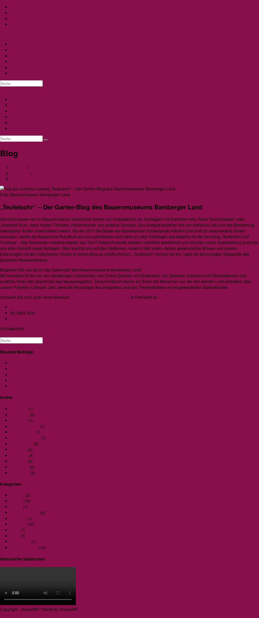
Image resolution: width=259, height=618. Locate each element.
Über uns (19, 105)
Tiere (14, 536)
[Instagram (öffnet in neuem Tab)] (11, 13)
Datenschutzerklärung (31, 117)
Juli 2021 (18, 449)
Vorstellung (20, 319)
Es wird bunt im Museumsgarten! (39, 380)
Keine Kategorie (24, 512)
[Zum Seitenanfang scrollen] (1, 615)
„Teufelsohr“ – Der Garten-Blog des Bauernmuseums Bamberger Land (72, 179)
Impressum (21, 123)
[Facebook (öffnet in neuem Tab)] (11, 7)
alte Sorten (35, 328)
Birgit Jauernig (23, 307)
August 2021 (21, 444)
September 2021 (25, 438)
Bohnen (17, 495)
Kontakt (17, 111)
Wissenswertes (23, 547)
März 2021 (19, 473)
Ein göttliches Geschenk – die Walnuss (45, 386)
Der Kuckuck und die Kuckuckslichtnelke (46, 363)
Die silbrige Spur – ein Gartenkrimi (41, 369)
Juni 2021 (19, 455)
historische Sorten (63, 328)
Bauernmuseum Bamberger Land (100, 297)
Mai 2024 (18, 409)
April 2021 (19, 467)
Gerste (16, 507)
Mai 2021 (18, 461)
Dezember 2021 (24, 426)
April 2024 (19, 414)
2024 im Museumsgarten (32, 374)
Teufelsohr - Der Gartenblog (26, 34)
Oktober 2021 (22, 432)
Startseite (19, 99)
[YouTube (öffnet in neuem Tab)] (11, 19)
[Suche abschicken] (46, 140)
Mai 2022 (18, 420)
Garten (16, 501)
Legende (18, 518)
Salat (14, 530)
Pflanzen (18, 524)
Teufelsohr (101, 328)
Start (86, 328)
